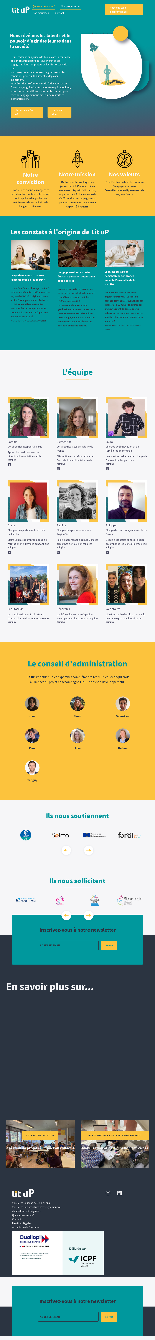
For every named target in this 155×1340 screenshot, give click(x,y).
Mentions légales (21, 1223)
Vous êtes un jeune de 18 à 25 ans (31, 1203)
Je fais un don (57, 112)
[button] (70, 6)
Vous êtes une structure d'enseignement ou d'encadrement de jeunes (36, 1209)
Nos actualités (41, 13)
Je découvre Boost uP (26, 112)
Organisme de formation (26, 1227)
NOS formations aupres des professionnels (115, 1135)
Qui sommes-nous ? (44, 6)
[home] (21, 9)
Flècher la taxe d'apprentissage (118, 9)
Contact (59, 13)
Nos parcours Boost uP (40, 1135)
